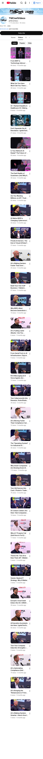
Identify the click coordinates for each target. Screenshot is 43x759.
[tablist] (21, 37)
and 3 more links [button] (13, 29)
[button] (29, 37)
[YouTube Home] (11, 3)
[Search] (21, 3)
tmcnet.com (4, 29)
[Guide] (3, 3)
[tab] (13, 37)
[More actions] (30, 61)
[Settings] (29, 3)
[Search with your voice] (26, 3)
